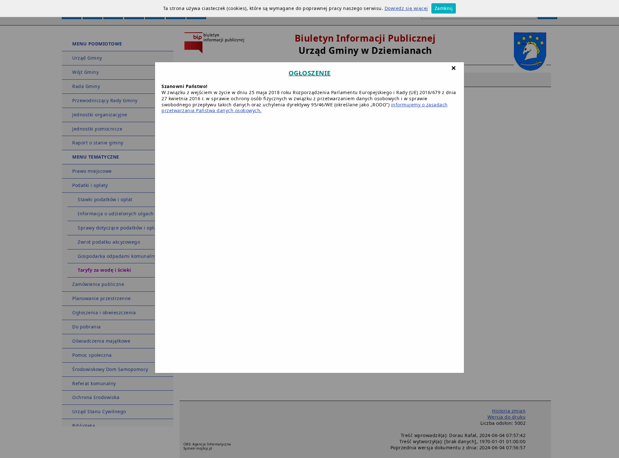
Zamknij (444, 8)
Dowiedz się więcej (406, 8)
